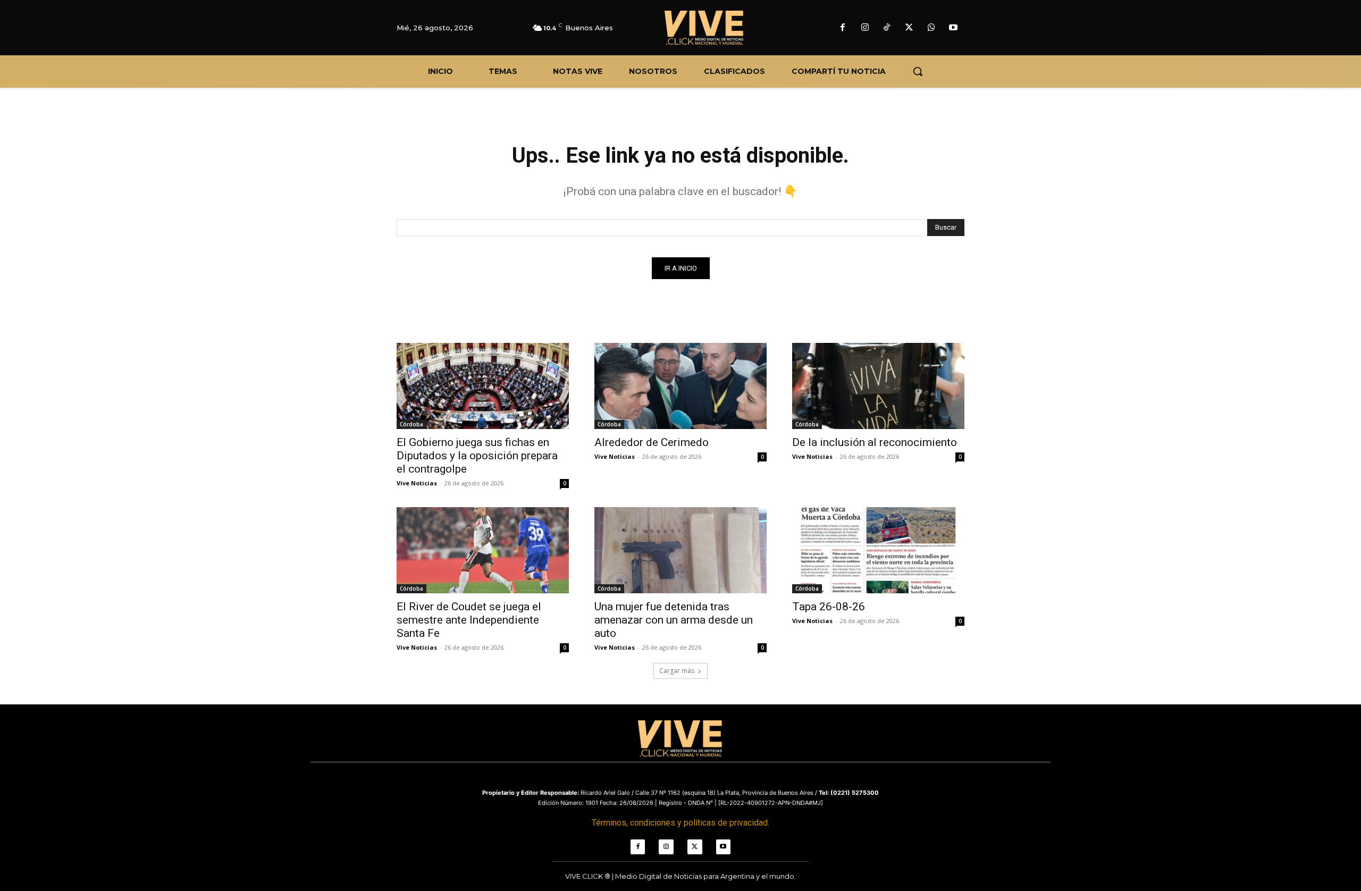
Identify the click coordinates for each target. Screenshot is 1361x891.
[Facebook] (842, 28)
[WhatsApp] (931, 28)
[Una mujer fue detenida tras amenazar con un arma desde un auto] (680, 550)
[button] (918, 71)
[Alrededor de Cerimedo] (680, 386)
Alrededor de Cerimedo (651, 442)
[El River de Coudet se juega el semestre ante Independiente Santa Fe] (483, 550)
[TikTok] (887, 28)
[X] (909, 28)
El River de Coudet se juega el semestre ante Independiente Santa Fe (469, 620)
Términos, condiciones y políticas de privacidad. (680, 823)
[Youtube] (953, 28)
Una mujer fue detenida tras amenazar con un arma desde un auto (673, 620)
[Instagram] (865, 28)
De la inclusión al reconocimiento (874, 442)
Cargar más (676, 670)
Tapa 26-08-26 (828, 606)
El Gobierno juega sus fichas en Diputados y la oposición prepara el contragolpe (477, 455)
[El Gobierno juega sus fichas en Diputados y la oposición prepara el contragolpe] (483, 386)
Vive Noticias (417, 483)
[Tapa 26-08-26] (878, 550)
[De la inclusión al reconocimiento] (878, 386)
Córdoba (411, 424)
